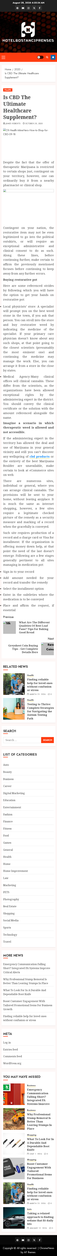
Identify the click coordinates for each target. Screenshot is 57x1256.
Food (6, 835)
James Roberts (13, 123)
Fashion (7, 814)
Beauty (7, 772)
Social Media (11, 920)
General (8, 850)
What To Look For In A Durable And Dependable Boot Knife (24, 992)
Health (7, 90)
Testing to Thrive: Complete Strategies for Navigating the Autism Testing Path (40, 711)
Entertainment (12, 807)
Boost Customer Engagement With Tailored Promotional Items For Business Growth (27, 1005)
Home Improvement (15, 871)
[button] (3, 57)
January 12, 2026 (38, 1228)
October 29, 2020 (34, 123)
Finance (8, 821)
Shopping (9, 913)
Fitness (7, 828)
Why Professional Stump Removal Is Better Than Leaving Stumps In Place (39, 1121)
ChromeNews (46, 1248)
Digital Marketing (14, 793)
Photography (11, 899)
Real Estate (9, 906)
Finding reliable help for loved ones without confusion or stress (39, 685)
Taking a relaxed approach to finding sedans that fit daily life (40, 1219)
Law (5, 878)
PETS (6, 892)
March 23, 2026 (38, 694)
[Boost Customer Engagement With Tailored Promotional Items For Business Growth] (14, 1168)
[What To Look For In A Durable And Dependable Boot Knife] (14, 1143)
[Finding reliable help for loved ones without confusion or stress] (14, 684)
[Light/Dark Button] (40, 57)
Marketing (9, 885)
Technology (10, 934)
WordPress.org (12, 1063)
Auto (6, 765)
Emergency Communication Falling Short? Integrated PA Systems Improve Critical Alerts (26, 968)
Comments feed (12, 1056)
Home (6, 864)
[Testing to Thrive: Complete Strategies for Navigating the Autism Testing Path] (14, 709)
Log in (7, 1042)
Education (9, 800)
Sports (7, 927)
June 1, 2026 (36, 1154)
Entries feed (10, 1049)
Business (8, 779)
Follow (53, 57)
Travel (7, 941)
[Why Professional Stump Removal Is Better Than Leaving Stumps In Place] (14, 1119)
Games (7, 842)
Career (7, 786)
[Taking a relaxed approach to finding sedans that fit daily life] (14, 1218)
